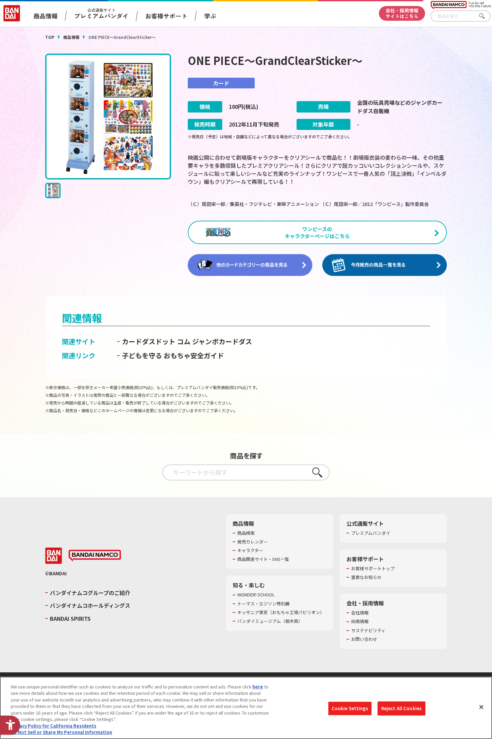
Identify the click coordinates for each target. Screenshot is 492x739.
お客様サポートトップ (373, 569)
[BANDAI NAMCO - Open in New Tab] (95, 556)
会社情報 (359, 613)
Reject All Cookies (401, 708)
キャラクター (250, 550)
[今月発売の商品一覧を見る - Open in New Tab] (384, 265)
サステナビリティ (368, 630)
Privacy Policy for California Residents (53, 726)
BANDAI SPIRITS (70, 618)
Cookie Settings (350, 708)
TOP (49, 37)
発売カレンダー (252, 542)
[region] (246, 708)
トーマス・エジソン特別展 (263, 604)
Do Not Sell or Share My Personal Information (61, 732)
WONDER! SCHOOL (256, 595)
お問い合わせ (364, 639)
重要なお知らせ (366, 577)
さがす (485, 16)
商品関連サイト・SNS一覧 (263, 559)
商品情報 (71, 37)
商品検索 (246, 533)
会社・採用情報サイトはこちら (402, 13)
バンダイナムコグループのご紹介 (90, 592)
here (257, 686)
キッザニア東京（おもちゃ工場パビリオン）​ (280, 612)
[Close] (481, 706)
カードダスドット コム (156, 341)
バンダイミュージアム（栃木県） (270, 621)
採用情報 (359, 621)
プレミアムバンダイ (370, 533)
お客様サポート (166, 16)
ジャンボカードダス (222, 341)
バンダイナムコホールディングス (90, 605)
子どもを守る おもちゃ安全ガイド (173, 355)
